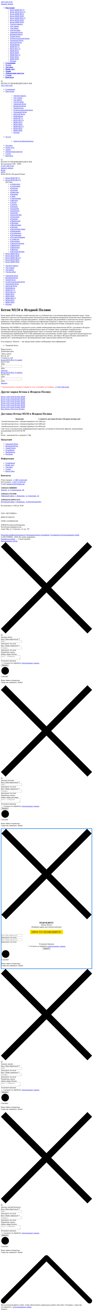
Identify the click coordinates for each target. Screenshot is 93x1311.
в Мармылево (15, 221)
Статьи (8, 154)
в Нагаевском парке (17, 229)
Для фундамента (16, 24)
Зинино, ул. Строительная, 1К (12, 490)
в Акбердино (15, 184)
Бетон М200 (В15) (17, 14)
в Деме (12, 196)
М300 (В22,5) (15, 55)
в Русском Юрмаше (17, 237)
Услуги (8, 137)
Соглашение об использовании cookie (64, 535)
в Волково (14, 194)
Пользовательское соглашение (38, 535)
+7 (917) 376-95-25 (18, 482)
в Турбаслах (14, 239)
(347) (6, 2)
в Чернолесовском (17, 243)
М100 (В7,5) (14, 47)
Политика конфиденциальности (13, 535)
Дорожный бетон (16, 40)
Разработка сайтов (8, 539)
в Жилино (14, 200)
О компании (10, 89)
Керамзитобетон (16, 34)
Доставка (9, 145)
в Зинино (13, 205)
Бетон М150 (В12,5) (17, 12)
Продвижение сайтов (9, 541)
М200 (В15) (14, 51)
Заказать (4, 370)
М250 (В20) (14, 53)
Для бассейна (15, 30)
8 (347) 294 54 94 (7, 166)
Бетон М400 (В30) (17, 22)
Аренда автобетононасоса (23, 141)
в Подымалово (15, 235)
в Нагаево (14, 227)
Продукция (9, 91)
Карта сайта (10, 471)
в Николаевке (15, 231)
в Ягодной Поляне (17, 252)
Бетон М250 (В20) (17, 16)
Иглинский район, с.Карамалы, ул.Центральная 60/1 (21, 502)
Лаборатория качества (13, 152)
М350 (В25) (14, 57)
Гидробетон (10, 450)
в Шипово (14, 249)
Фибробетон (15, 45)
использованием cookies (22, 1307)
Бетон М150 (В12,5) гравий (11, 360)
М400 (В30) (14, 59)
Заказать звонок (7, 4)
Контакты (9, 156)
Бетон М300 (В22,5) (17, 18)
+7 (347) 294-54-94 (62, 387)
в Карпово (14, 213)
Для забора (14, 28)
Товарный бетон (16, 32)
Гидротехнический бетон (19, 38)
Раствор (13, 61)
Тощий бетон (15, 36)
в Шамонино (15, 245)
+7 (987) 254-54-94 (20, 480)
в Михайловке (15, 225)
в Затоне (13, 202)
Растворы (9, 454)
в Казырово (14, 209)
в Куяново (14, 219)
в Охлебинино (15, 233)
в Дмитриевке (15, 198)
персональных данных (30, 663)
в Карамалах (15, 211)
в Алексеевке (15, 186)
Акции (8, 150)
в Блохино (14, 188)
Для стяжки (14, 26)
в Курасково (14, 217)
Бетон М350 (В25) (17, 20)
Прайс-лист (9, 147)
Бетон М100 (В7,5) (17, 10)
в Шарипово (15, 247)
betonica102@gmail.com (15, 484)
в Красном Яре (16, 215)
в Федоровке (15, 241)
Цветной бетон (16, 43)
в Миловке (14, 223)
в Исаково (14, 207)
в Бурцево (14, 190)
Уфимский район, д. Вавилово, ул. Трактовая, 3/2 (20, 496)
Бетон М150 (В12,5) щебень (11, 373)
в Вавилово (14, 192)
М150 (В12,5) (15, 49)
